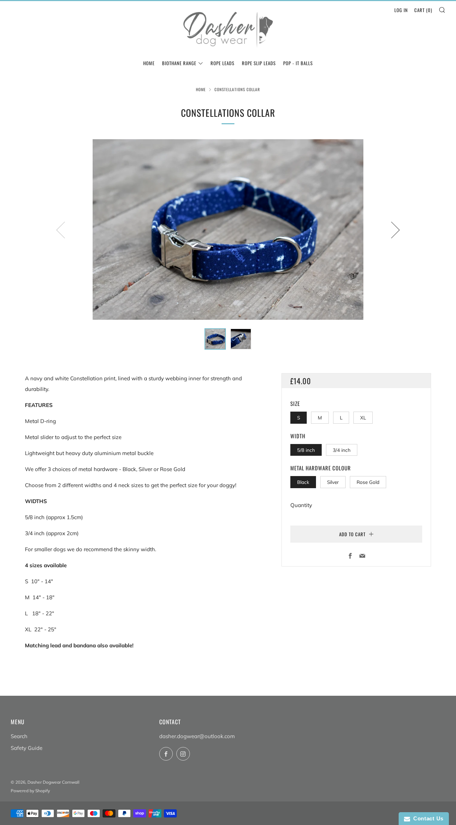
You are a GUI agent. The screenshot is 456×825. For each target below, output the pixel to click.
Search (19, 736)
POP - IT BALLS (298, 63)
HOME (149, 63)
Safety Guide (26, 748)
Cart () (423, 10)
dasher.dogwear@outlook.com (197, 736)
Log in (401, 10)
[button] (215, 339)
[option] (228, 229)
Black (303, 482)
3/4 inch (342, 450)
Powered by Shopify (30, 790)
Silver (333, 482)
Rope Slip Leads (259, 63)
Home (201, 89)
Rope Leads (222, 63)
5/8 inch (306, 450)
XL (363, 417)
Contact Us (427, 818)
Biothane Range (179, 63)
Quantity (301, 505)
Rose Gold (368, 482)
